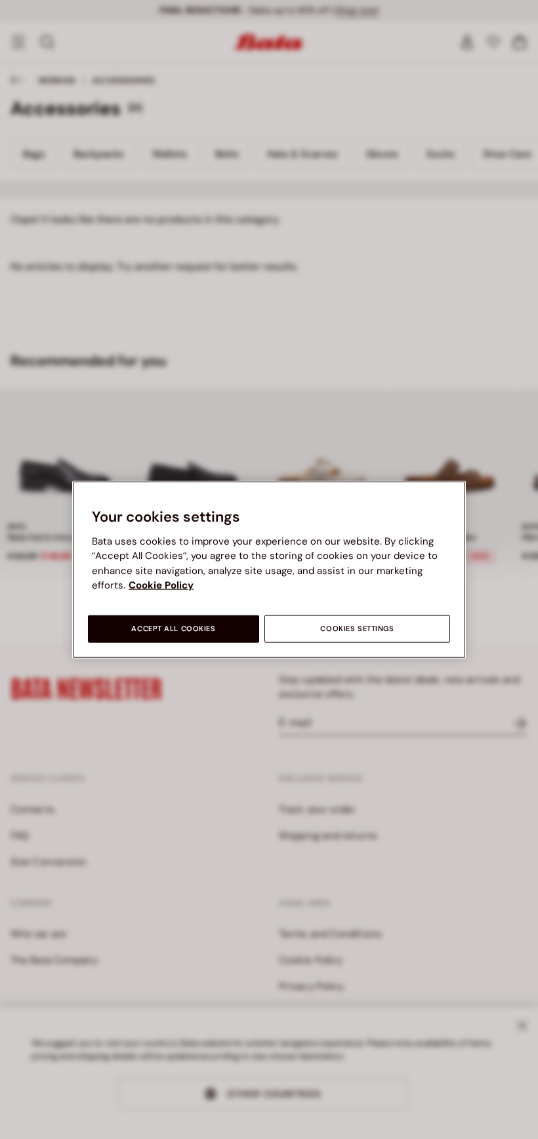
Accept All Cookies (173, 628)
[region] (269, 570)
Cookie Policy (161, 585)
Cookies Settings (357, 628)
